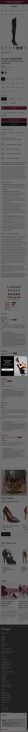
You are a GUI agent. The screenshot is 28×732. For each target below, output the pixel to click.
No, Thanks (7, 371)
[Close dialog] (26, 356)
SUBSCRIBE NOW (7, 369)
